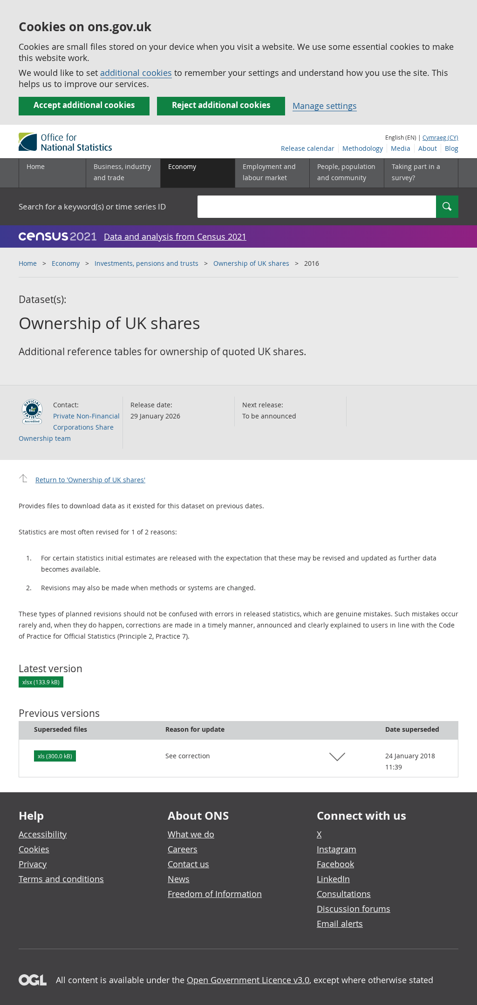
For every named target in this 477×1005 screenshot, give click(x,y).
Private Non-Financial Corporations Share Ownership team (69, 427)
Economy (66, 263)
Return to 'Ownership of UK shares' (90, 479)
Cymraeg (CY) (440, 137)
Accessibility (43, 834)
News (179, 878)
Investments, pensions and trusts (146, 263)
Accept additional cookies (84, 105)
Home (36, 166)
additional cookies (136, 72)
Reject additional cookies (221, 105)
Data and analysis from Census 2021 (175, 236)
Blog (451, 148)
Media (400, 148)
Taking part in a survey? (416, 172)
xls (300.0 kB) (55, 756)
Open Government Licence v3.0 (248, 979)
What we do (191, 834)
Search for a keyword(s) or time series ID (92, 206)
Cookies (34, 849)
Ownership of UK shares (251, 263)
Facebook (335, 864)
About (427, 148)
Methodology (362, 148)
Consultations (344, 893)
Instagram (336, 849)
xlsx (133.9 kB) (41, 682)
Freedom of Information (215, 893)
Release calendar (307, 148)
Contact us (188, 864)
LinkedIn (333, 878)
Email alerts (340, 923)
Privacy (33, 864)
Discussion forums (353, 908)
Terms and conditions (61, 878)
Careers (183, 849)
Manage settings (325, 105)
